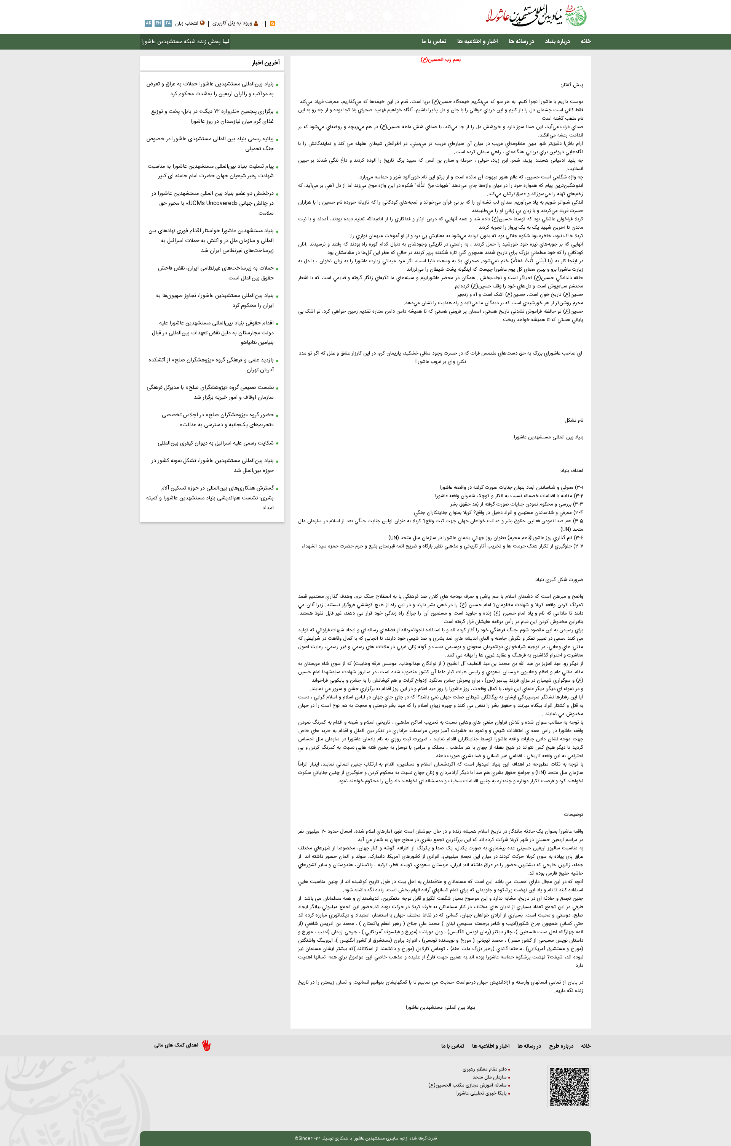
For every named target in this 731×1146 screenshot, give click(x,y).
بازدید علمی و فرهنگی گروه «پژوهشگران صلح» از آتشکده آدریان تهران (211, 365)
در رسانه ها (521, 42)
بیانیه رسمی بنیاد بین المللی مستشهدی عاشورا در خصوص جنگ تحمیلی (210, 144)
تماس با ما (433, 42)
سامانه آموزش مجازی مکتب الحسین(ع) (468, 1086)
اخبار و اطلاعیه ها (477, 42)
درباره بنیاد (557, 42)
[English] (141, 24)
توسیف (327, 1138)
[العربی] (139, 24)
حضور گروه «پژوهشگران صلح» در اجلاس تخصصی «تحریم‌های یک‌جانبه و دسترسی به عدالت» (218, 420)
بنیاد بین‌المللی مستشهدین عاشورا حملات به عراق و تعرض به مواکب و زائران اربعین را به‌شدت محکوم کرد (210, 89)
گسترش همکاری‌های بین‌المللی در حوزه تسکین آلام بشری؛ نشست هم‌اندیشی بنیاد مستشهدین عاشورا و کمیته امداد (210, 498)
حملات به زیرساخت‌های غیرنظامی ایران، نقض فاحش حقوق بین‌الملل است (216, 273)
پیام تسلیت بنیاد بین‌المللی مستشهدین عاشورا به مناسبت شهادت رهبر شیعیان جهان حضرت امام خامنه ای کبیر (211, 171)
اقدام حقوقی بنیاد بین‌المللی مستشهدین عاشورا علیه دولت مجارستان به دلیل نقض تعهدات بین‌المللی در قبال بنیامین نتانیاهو (213, 333)
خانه (586, 42)
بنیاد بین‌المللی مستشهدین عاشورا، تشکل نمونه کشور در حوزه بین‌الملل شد (213, 465)
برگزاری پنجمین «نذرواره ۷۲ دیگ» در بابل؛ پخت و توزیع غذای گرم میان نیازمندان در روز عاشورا (212, 116)
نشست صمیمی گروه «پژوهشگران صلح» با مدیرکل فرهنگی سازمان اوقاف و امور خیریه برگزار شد (210, 392)
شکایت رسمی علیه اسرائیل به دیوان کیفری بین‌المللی (216, 443)
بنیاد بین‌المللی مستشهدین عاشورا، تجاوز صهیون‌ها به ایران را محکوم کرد (215, 300)
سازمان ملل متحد (490, 1078)
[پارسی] (143, 24)
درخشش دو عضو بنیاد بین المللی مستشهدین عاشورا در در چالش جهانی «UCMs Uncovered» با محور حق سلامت (213, 203)
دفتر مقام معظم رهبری (485, 1070)
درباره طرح (561, 1046)
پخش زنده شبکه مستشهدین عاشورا (181, 42)
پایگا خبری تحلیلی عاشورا (482, 1094)
